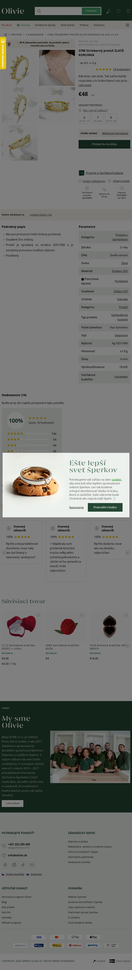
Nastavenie (76, 507)
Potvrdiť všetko (105, 507)
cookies (116, 479)
